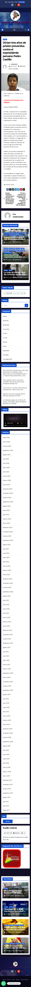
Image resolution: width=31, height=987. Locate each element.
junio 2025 (6, 463)
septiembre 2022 (8, 592)
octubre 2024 (7, 497)
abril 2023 (6, 562)
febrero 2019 (7, 720)
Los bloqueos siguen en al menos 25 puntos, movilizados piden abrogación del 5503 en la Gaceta (14, 401)
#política (15, 69)
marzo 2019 (6, 716)
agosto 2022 (6, 596)
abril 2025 (6, 472)
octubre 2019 (7, 686)
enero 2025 (6, 484)
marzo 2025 (6, 476)
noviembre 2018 (8, 733)
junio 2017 (6, 806)
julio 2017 (6, 801)
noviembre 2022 (8, 583)
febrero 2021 (7, 669)
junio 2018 (6, 754)
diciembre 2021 (7, 630)
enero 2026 (6, 442)
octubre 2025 (7, 446)
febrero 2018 (7, 771)
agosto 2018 (6, 746)
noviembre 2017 (8, 784)
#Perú (10, 69)
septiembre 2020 (8, 673)
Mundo (5, 39)
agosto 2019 (6, 694)
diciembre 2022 (7, 579)
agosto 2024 (7, 506)
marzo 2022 (6, 617)
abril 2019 (6, 711)
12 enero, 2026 (9, 950)
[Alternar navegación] (14, 30)
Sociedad (11, 235)
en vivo (8, 821)
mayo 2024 (6, 510)
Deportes (6, 320)
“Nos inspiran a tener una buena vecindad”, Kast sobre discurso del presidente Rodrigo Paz (13, 381)
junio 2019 (6, 703)
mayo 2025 (6, 467)
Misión (4, 979)
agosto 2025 (6, 454)
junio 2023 (6, 553)
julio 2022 (6, 600)
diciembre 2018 (7, 729)
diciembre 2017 (7, 780)
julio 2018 (6, 750)
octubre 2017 (7, 789)
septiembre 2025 (8, 450)
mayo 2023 (6, 557)
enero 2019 (6, 724)
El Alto (17, 233)
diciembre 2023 (7, 527)
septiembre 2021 (8, 643)
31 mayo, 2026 (9, 895)
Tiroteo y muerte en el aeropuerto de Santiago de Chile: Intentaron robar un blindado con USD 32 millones (20, 199)
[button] (25, 30)
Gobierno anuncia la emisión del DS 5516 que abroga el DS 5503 (15, 948)
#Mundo (22, 66)
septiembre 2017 (8, 793)
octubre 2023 (7, 536)
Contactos (15, 983)
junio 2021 (6, 656)
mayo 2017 (6, 810)
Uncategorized (18, 235)
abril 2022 (6, 613)
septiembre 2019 (8, 690)
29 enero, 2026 (10, 914)
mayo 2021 (6, 660)
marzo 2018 (6, 767)
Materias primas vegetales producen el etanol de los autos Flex (15, 257)
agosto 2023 (6, 544)
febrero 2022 (7, 622)
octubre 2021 (7, 639)
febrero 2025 (7, 480)
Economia (6, 329)
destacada (12, 233)
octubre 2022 (7, 587)
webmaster (14, 64)
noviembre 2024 (8, 493)
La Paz (22, 233)
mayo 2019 (6, 707)
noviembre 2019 (8, 681)
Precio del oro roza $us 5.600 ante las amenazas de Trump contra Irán (15, 929)
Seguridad (16, 250)
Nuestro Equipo (24, 979)
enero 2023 (6, 574)
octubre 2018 (7, 737)
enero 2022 (6, 626)
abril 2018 (6, 763)
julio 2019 (6, 699)
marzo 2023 (6, 566)
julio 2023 (6, 549)
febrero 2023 (7, 570)
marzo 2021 (6, 664)
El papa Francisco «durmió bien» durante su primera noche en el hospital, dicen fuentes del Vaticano (10, 198)
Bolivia (6, 233)
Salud (10, 250)
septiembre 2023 (8, 540)
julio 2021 (6, 652)
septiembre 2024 (8, 502)
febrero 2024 (7, 519)
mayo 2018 (6, 759)
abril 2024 (6, 514)
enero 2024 (6, 523)
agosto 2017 (6, 797)
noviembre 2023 (8, 532)
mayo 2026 (6, 437)
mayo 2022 (6, 609)
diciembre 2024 (7, 489)
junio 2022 (6, 604)
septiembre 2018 (8, 741)
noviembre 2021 (8, 634)
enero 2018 (6, 776)
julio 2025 (6, 459)
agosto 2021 (6, 647)
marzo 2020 (6, 677)
